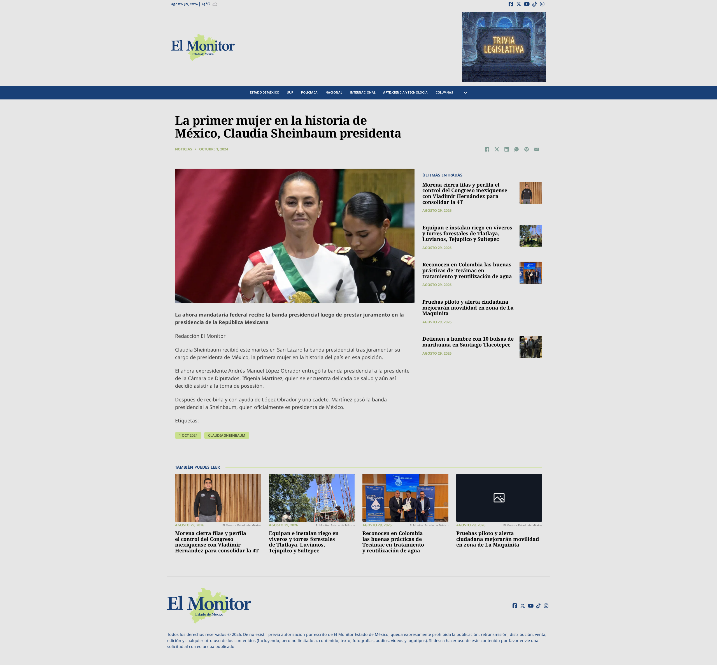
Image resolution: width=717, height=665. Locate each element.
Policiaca (309, 92)
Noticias (183, 149)
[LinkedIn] (506, 149)
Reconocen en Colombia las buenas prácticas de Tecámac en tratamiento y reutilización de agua (467, 270)
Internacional (362, 92)
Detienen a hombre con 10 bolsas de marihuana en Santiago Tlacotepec (468, 341)
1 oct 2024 (188, 435)
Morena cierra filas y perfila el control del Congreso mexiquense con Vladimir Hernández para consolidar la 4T (464, 193)
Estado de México (264, 92)
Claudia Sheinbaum (226, 435)
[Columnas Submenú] (465, 93)
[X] (497, 149)
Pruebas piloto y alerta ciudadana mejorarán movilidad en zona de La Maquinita (468, 307)
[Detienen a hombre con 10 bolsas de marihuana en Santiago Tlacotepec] (531, 347)
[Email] (536, 149)
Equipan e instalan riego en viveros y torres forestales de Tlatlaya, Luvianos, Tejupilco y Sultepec (467, 233)
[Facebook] (487, 149)
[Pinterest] (526, 149)
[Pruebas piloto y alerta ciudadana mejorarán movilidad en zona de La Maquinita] (499, 498)
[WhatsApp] (516, 149)
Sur (290, 92)
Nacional (333, 92)
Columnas (444, 92)
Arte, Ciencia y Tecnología (405, 92)
